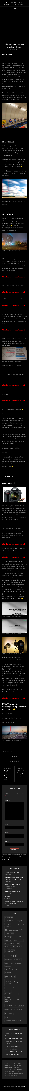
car (7, 933)
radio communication (12, 999)
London (7, 963)
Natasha (8, 966)
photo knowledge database (14, 988)
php (15, 991)
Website (7, 841)
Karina (8, 960)
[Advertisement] (14, 25)
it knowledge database (11, 951)
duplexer (8, 940)
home (19, 946)
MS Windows (16, 963)
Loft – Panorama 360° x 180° (16, 1038)
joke (13, 956)
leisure (17, 960)
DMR (18, 937)
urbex (8, 1017)
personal (10, 977)
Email (7, 832)
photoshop (8, 990)
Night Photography (12, 969)
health (7, 946)
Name (7, 824)
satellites (21, 1005)
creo (12, 933)
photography (12, 982)
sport (8, 1013)
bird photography (13, 930)
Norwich (9, 973)
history (13, 946)
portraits (15, 993)
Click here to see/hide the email (13, 277)
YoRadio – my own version (11, 872)
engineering (18, 940)
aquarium (8, 926)
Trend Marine (17, 1013)
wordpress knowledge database (13, 1020)
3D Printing (9, 917)
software (16, 1009)
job (6, 956)
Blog (15, 756)
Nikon (15, 761)
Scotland (7, 1009)
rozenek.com (14, 2)
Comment (8, 800)
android (7, 924)
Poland (8, 994)
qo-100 (21, 993)
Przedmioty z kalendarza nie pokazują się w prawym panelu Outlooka (13, 894)
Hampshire (14, 943)
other (18, 972)
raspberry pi (10, 1005)
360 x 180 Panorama (13, 921)
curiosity (9, 937)
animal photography (17, 924)
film (6, 943)
